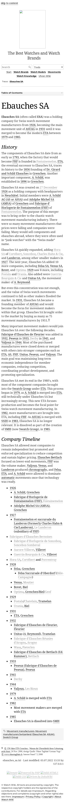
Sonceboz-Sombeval (27, 545)
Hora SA (15, 560)
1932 (4, 338)
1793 (15, 157)
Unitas (24, 354)
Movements (54, 72)
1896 (23, 181)
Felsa (57, 470)
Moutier (28, 582)
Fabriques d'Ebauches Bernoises (31, 537)
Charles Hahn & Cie (50, 254)
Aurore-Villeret (24, 550)
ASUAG (30, 129)
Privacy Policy (33, 796)
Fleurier (19, 629)
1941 (45, 338)
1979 (4, 137)
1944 (18, 342)
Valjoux (6, 342)
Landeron (13, 258)
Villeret (41, 550)
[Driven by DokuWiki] (39, 776)
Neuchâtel (11, 195)
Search (30, 67)
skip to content (9, 3)
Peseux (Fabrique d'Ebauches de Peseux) (35, 668)
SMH (8, 429)
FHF (15, 161)
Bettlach (33, 656)
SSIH (4, 421)
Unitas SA (34, 278)
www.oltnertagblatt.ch (13, 754)
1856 (27, 169)
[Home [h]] (32, 29)
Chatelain (30, 601)
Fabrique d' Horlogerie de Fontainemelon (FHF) (25, 205)
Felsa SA (43, 266)
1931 (42, 129)
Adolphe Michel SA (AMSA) (32, 506)
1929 (30, 270)
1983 (15, 421)
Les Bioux (31, 689)
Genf (48, 592)
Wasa (17, 647)
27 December (48, 187)
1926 (32, 125)
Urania (21, 274)
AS (9, 354)
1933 (25, 338)
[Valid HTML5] (49, 772)
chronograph (37, 470)
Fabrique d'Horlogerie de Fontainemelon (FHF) (30, 499)
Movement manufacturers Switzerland (25, 732)
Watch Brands (21, 72)
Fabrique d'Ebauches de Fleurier (23, 334)
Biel (25, 587)
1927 (4, 262)
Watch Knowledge (27, 76)
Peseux (13, 338)
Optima (21, 270)
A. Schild (37, 177)
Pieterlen (28, 647)
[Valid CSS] (19, 776)
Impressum (18, 796)
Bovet (5, 270)
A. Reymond (22, 282)
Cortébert (15, 254)
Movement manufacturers (20, 731)
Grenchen (39, 173)
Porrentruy (49, 560)
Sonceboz (29, 254)
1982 (4, 413)
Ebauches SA (16, 81)
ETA (45, 133)
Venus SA (56, 266)
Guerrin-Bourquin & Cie (29, 554)
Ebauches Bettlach (50, 457)
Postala (6, 274)
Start (8, 72)
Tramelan (44, 601)
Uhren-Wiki (45, 76)
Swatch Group (21, 389)
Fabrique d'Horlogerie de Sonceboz (37, 541)
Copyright (47, 796)
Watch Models (38, 72)
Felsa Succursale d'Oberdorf (36, 573)
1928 (13, 564)
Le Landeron (42, 527)
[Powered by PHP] (29, 772)
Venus (42, 466)
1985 (17, 137)
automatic (8, 478)
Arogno (32, 642)
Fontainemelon (46, 161)
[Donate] (12, 772)
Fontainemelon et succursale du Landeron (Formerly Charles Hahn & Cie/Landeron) (38, 523)
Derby (34, 338)
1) (49, 319)
